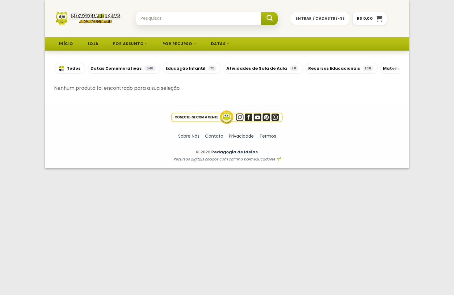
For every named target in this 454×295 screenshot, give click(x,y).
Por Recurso (177, 43)
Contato (214, 136)
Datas (218, 43)
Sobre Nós (189, 136)
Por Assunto (128, 43)
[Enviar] (269, 18)
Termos (267, 136)
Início (66, 43)
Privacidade (241, 136)
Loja (93, 43)
